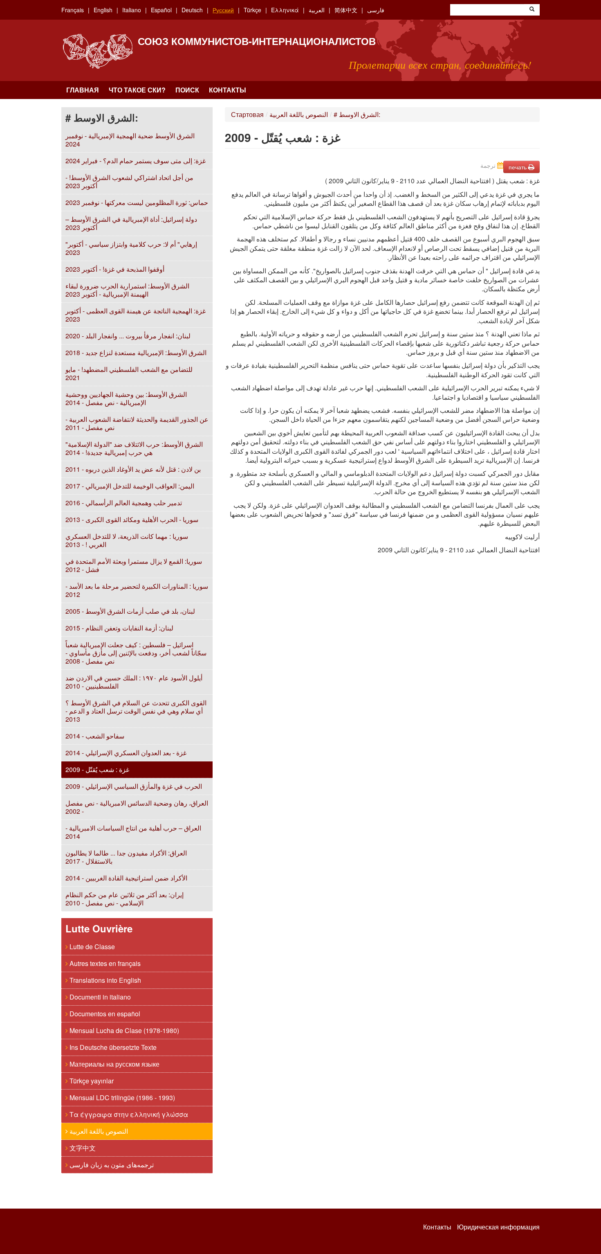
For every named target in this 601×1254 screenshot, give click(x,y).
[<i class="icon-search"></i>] (532, 10)
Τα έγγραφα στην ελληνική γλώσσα (128, 1114)
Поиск (187, 90)
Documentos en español (104, 1013)
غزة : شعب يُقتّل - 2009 (97, 769)
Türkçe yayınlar (91, 1080)
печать (518, 167)
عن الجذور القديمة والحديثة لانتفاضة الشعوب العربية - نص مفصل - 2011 (137, 423)
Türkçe (252, 10)
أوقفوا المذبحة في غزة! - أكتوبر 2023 (114, 269)
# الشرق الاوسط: (357, 114)
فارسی (375, 10)
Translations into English (104, 980)
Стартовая (247, 114)
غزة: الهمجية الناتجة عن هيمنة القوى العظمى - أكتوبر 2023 (135, 315)
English (103, 10)
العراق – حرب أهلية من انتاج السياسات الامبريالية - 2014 (133, 832)
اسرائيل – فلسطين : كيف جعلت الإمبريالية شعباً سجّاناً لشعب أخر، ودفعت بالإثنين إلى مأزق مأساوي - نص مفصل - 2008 (135, 653)
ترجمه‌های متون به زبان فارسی (111, 1164)
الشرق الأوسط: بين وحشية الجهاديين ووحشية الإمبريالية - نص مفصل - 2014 (126, 398)
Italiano (131, 10)
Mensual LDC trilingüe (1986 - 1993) (121, 1097)
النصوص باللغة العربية (98, 1131)
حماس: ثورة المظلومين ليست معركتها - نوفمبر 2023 (136, 202)
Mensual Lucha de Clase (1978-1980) (123, 1030)
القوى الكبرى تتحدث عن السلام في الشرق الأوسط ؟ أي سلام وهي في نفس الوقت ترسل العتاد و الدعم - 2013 (135, 711)
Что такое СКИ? (137, 90)
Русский (223, 10)
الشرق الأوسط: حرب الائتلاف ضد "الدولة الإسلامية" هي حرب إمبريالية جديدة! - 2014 (134, 448)
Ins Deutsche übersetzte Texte (112, 1047)
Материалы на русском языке (113, 1064)
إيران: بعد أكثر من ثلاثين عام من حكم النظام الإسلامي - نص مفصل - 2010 (124, 898)
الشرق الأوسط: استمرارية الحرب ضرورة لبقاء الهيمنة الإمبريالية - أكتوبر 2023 (127, 290)
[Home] (97, 51)
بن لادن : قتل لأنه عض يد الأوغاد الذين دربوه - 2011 (133, 469)
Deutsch (192, 10)
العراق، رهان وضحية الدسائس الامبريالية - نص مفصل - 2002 (136, 807)
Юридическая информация (498, 1227)
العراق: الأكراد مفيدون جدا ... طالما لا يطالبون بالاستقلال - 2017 (126, 857)
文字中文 (82, 1148)
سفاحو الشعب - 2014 (94, 736)
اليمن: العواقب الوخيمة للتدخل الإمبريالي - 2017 (129, 486)
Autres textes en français (104, 963)
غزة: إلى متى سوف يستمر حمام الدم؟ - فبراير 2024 (135, 160)
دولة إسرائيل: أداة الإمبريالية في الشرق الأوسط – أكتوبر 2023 (131, 223)
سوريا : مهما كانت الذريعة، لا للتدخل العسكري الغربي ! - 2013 (126, 540)
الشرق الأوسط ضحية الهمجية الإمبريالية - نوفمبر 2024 (130, 140)
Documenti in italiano (99, 997)
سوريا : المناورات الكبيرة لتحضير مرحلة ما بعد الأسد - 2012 (136, 590)
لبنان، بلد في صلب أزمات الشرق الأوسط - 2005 (130, 611)
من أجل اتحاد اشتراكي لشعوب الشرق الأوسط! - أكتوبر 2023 (129, 181)
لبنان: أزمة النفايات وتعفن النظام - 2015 (119, 628)
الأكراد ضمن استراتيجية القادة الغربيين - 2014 (126, 878)
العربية (317, 10)
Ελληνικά (285, 10)
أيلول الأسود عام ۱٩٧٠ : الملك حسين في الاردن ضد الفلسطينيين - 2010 (133, 682)
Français (72, 10)
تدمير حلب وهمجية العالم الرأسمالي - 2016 (123, 502)
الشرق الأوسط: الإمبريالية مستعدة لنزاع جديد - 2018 (135, 352)
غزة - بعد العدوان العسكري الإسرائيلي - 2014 (125, 752)
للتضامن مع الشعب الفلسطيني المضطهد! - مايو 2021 (129, 373)
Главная (82, 90)
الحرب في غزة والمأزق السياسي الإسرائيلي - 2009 (133, 786)
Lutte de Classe (91, 946)
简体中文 (345, 10)
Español (161, 10)
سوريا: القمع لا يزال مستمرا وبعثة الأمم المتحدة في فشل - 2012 (133, 565)
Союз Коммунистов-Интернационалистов (257, 41)
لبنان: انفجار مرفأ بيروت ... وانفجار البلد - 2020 (128, 335)
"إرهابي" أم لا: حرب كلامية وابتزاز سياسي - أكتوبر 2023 (131, 248)
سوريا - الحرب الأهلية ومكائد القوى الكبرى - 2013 (131, 519)
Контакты (227, 90)
